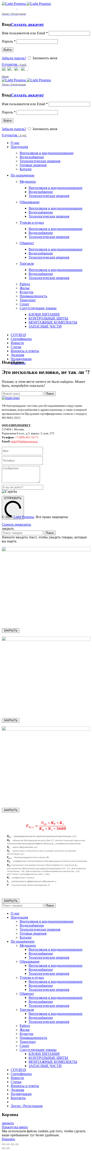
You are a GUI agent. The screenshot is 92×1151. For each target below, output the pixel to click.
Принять (8, 1139)
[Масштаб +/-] (17, 1144)
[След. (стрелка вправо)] (8, 1148)
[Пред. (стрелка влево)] (3, 1148)
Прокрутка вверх (15, 1127)
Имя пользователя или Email (25, 33)
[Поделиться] (8, 1144)
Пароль (9, 41)
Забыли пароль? (14, 58)
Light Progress (23, 517)
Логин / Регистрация (26, 1106)
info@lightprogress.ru (24, 441)
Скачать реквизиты (16, 524)
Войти (8, 49)
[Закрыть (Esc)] (3, 1144)
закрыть (8, 1123)
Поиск (50, 393)
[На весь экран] (12, 1144)
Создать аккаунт (27, 24)
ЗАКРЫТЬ (11, 630)
